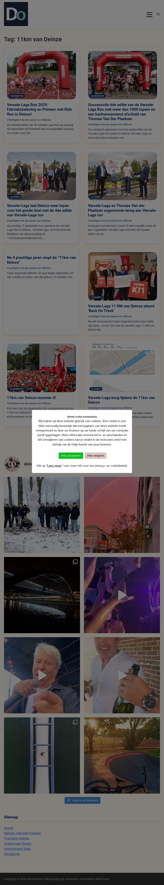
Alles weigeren (95, 455)
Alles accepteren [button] (71, 455)
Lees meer (54, 465)
